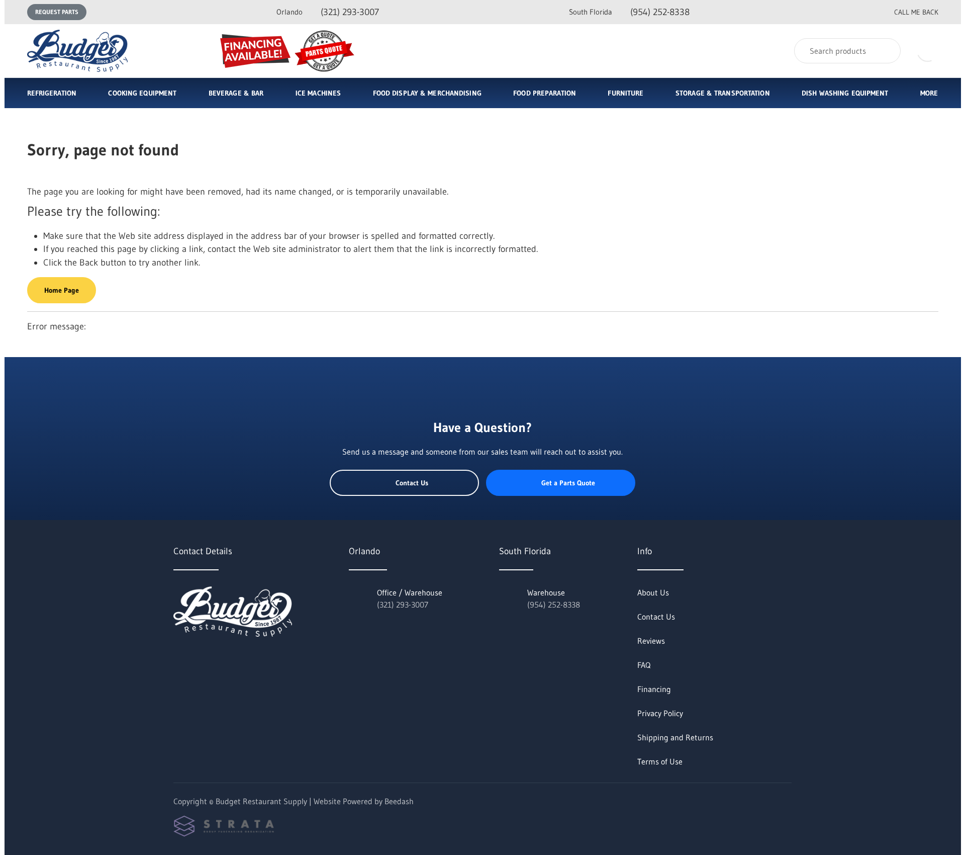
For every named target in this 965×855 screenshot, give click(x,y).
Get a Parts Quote (568, 482)
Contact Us (412, 482)
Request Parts (56, 12)
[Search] (886, 50)
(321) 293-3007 (327, 12)
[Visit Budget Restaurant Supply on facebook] (199, 659)
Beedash (399, 801)
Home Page (61, 290)
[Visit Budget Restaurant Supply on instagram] (220, 659)
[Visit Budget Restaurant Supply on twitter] (177, 659)
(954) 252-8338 (629, 12)
